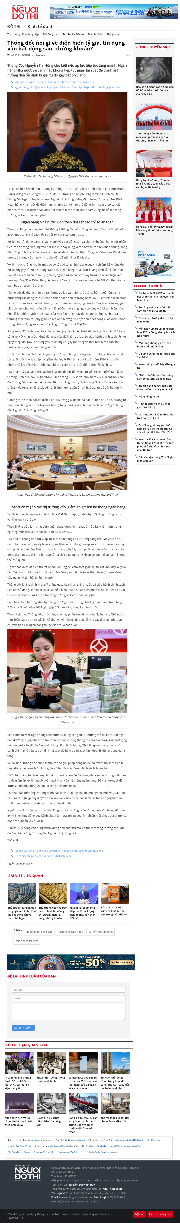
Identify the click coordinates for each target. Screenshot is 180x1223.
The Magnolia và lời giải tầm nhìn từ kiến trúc (115, 1119)
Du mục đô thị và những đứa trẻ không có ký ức (155, 416)
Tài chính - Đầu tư (73, 34)
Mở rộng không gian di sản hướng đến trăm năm (154, 344)
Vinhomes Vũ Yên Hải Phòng (129, 1139)
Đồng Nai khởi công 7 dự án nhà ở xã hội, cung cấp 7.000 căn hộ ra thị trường (153, 183)
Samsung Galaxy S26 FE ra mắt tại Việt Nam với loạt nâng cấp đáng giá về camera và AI (83, 1083)
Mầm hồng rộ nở (149, 396)
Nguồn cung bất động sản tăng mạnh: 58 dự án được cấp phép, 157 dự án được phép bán (67, 87)
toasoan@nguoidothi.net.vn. (75, 1197)
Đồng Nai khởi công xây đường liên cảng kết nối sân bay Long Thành (154, 230)
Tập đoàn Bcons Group (19, 1152)
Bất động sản (51, 34)
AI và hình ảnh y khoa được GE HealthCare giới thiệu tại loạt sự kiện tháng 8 (18, 1083)
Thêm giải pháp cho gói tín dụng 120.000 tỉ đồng (43, 856)
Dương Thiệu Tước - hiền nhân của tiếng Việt (49, 1121)
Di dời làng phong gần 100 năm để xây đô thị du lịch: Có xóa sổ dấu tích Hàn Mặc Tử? (154, 429)
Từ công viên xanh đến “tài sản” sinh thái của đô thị (154, 309)
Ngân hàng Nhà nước (70, 931)
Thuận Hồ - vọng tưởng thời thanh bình (51, 1079)
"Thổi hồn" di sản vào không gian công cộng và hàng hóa (155, 376)
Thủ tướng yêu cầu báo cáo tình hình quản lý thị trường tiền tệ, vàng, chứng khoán (53, 913)
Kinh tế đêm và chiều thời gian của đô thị (153, 405)
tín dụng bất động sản (39, 931)
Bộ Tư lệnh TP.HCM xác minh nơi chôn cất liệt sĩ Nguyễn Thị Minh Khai (155, 296)
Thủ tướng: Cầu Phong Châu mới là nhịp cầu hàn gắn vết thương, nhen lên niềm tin (153, 137)
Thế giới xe (113, 34)
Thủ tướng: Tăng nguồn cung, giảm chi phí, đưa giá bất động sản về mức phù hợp (22, 913)
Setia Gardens (102, 1152)
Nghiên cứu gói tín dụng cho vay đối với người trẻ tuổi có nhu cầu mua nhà (58, 850)
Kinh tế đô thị (41, 26)
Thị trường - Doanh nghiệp (23, 34)
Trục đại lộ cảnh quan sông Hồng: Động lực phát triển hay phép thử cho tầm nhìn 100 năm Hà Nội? (155, 445)
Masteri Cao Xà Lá (98, 1146)
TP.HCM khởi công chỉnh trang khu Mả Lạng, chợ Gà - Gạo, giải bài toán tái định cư (115, 1083)
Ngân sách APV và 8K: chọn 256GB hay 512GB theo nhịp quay (18, 1121)
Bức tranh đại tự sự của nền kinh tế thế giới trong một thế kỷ (114, 911)
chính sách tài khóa (26, 941)
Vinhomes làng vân (60, 1146)
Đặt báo (139, 1214)
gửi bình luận (23, 1027)
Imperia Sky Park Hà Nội (19, 1146)
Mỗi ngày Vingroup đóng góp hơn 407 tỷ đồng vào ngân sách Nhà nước (156, 332)
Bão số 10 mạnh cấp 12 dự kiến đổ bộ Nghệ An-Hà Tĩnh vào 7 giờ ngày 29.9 (155, 90)
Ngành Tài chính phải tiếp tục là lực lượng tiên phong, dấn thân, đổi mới (83, 913)
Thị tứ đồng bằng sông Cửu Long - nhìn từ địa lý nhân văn (155, 387)
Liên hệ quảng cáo (160, 1214)
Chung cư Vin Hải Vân (43, 1152)
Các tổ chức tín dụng (100, 931)
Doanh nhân (95, 34)
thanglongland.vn (77, 1139)
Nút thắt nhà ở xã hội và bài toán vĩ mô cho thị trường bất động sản (54, 82)
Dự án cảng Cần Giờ (67, 1152)
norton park (33, 1139)
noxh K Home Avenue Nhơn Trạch (126, 1146)
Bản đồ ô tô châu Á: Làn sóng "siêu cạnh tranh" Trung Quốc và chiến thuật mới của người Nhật (83, 1125)
